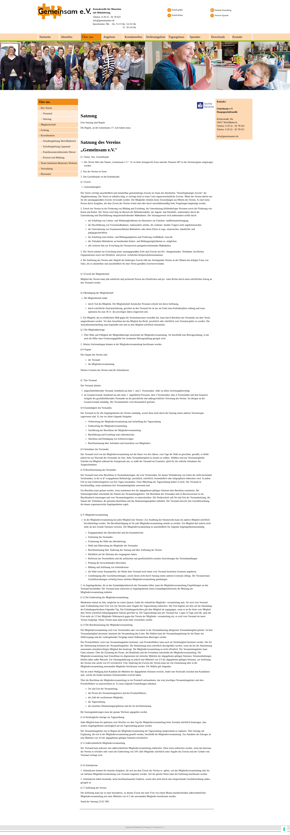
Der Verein (46, 108)
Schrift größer (177, 10)
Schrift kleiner (177, 15)
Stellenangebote (155, 37)
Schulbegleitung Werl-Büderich (59, 141)
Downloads (218, 37)
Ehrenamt (46, 174)
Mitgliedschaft (48, 124)
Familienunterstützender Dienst (59, 152)
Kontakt (237, 37)
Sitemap (147, 827)
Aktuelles (66, 37)
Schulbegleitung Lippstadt (56, 146)
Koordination (48, 135)
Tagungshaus (176, 37)
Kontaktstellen (133, 37)
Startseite (45, 37)
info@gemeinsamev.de (103, 20)
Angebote (109, 37)
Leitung (45, 130)
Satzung (47, 119)
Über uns (87, 37)
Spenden (195, 37)
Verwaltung (47, 168)
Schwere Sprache (222, 15)
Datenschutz (139, 827)
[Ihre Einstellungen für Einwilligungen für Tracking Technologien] (284, 829)
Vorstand (47, 113)
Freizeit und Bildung (53, 157)
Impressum (129, 827)
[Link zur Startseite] (64, 11)
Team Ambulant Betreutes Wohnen (59, 163)
